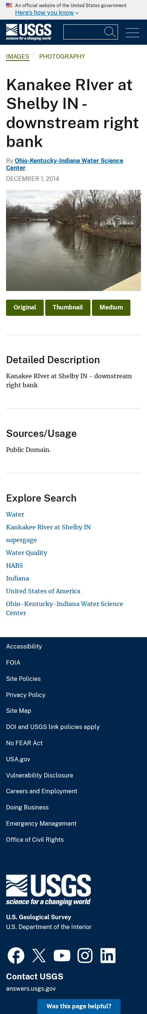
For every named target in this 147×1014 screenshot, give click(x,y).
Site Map (18, 711)
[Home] (28, 38)
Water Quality (26, 552)
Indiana (17, 578)
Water (15, 514)
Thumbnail (68, 307)
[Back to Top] (119, 987)
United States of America (43, 591)
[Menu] (132, 33)
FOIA (13, 662)
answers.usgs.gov (31, 988)
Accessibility (24, 646)
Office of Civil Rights (35, 840)
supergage (21, 540)
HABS (14, 565)
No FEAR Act (24, 743)
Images (17, 56)
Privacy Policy (26, 695)
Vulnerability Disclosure (39, 775)
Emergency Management (41, 823)
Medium (111, 307)
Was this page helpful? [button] (79, 1006)
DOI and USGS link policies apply (53, 727)
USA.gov (18, 759)
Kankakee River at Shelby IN (48, 527)
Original (25, 307)
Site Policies (23, 679)
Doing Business (27, 807)
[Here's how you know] (73, 10)
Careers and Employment (41, 791)
